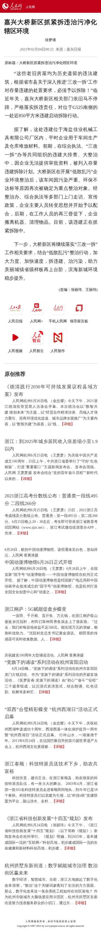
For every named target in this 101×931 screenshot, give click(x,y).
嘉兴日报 (74, 49)
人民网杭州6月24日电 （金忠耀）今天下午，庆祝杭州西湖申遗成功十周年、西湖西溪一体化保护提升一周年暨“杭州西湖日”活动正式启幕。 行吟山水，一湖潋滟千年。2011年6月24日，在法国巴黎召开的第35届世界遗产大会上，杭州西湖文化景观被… (51, 735)
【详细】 (67, 424)
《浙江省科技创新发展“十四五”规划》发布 (49, 818)
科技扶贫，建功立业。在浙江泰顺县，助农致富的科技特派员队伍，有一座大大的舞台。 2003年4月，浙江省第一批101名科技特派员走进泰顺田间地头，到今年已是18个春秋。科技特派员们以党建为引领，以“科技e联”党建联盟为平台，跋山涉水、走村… (51, 789)
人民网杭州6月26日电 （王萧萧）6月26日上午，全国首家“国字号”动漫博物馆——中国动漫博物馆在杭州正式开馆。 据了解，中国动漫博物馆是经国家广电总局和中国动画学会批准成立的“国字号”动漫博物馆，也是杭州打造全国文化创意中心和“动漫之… (51, 580)
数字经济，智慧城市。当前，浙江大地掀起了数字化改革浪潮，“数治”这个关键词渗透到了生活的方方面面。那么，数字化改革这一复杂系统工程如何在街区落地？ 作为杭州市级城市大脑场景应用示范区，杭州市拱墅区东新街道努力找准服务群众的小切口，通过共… (51, 891)
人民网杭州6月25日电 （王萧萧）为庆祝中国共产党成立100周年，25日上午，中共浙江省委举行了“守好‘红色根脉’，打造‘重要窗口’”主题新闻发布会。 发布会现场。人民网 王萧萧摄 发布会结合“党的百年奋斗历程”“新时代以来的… (51, 467)
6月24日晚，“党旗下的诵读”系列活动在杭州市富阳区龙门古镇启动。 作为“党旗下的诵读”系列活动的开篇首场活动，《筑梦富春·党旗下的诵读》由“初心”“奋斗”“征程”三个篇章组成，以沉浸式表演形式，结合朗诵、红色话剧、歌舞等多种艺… (51, 680)
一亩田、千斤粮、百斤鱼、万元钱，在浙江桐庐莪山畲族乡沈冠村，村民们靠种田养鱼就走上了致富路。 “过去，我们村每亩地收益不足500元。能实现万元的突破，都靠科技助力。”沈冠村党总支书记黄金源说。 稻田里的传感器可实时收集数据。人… (51, 627)
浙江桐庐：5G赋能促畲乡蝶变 (35, 609)
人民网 (30, 7)
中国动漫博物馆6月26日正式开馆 (38, 562)
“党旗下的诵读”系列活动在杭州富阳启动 (46, 662)
